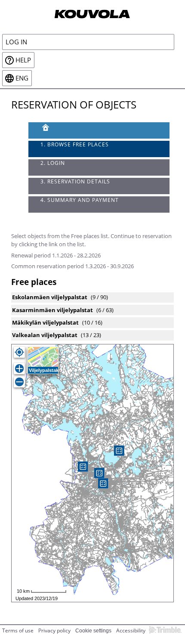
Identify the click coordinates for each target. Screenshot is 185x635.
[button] (103, 483)
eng (21, 78)
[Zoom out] (19, 381)
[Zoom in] (19, 368)
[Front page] (99, 130)
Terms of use (18, 630)
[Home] (92, 13)
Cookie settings (93, 630)
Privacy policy (54, 630)
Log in (16, 41)
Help (23, 60)
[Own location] (19, 352)
